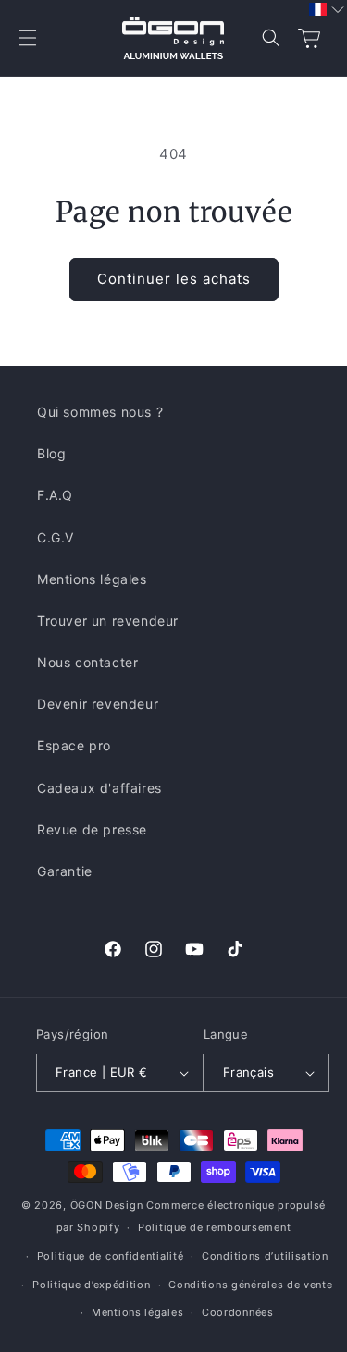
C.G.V (55, 537)
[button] (27, 38)
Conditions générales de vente (250, 1284)
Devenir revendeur (97, 704)
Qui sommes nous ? (100, 412)
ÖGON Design (106, 1205)
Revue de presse (92, 829)
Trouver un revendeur (108, 620)
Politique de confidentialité (110, 1255)
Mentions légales (92, 579)
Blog (51, 453)
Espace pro (74, 745)
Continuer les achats (174, 278)
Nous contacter (87, 662)
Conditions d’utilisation (265, 1255)
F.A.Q (55, 495)
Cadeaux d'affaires (99, 788)
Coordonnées (238, 1312)
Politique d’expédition (91, 1284)
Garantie (65, 871)
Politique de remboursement (214, 1227)
